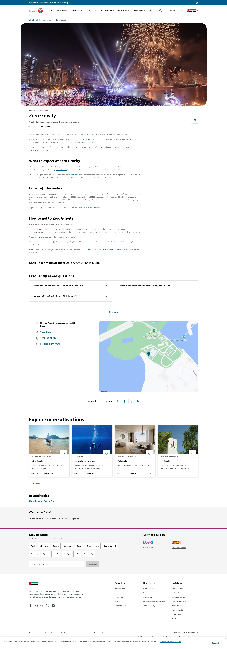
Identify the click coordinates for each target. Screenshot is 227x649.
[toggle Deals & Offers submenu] (144, 10)
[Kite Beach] (49, 439)
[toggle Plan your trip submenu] (128, 10)
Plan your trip (122, 10)
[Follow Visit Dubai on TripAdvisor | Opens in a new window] (41, 605)
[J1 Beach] (178, 439)
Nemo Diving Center (85, 461)
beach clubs (80, 263)
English (172, 10)
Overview (113, 312)
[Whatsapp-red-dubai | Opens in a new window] (117, 401)
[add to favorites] (194, 120)
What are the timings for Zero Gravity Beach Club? (59, 285)
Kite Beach (37, 461)
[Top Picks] (166, 10)
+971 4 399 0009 (48, 338)
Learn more (105, 518)
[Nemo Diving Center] (92, 439)
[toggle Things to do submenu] (81, 10)
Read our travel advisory (59, 2)
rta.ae (40, 237)
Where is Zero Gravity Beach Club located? (55, 296)
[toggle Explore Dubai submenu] (67, 10)
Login (181, 10)
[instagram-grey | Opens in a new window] (36, 605)
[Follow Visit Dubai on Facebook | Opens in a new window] (30, 605)
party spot (74, 174)
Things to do (75, 10)
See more (37, 483)
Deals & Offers (138, 10)
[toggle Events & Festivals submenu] (113, 10)
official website (94, 207)
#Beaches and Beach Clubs (42, 501)
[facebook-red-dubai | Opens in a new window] (124, 401)
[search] (160, 10)
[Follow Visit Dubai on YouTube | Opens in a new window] (53, 605)
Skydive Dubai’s (92, 139)
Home (50, 10)
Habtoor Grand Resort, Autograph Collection (104, 249)
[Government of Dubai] (36, 10)
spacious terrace (60, 169)
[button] (217, 643)
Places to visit (46, 20)
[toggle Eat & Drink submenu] (95, 10)
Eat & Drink (90, 10)
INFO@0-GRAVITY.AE (50, 344)
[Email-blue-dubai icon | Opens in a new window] (137, 401)
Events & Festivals (106, 10)
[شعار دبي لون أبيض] (33, 584)
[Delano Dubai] (135, 439)
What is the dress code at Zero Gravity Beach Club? (145, 285)
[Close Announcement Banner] (197, 2)
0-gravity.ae (45, 332)
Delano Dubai (124, 461)
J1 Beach (165, 461)
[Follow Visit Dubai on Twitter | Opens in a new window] (47, 605)
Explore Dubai (61, 10)
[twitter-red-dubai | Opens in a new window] (131, 401)
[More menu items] (150, 10)
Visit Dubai (33, 20)
